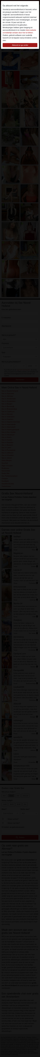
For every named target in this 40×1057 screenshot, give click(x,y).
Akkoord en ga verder (20, 45)
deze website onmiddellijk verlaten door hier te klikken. (19, 31)
